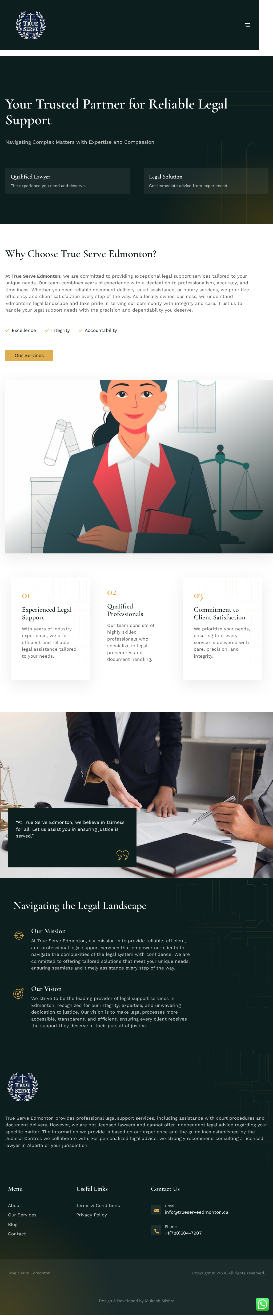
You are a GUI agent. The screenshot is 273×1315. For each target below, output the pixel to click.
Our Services (29, 355)
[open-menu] (247, 25)
